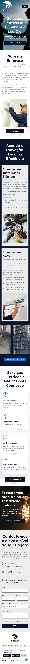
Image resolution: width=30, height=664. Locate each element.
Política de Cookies (18, 645)
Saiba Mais (12, 652)
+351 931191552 (11, 563)
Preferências (19, 660)
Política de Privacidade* (19, 622)
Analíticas (11, 660)
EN (25, 6)
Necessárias (5, 660)
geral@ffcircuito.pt (13, 572)
